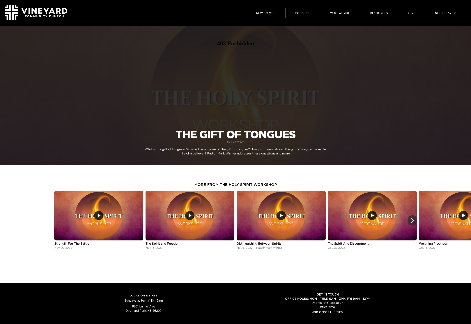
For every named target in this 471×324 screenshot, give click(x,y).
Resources (379, 13)
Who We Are (340, 13)
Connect (303, 13)
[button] (412, 220)
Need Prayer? (446, 13)
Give (412, 13)
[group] (98, 220)
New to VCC (266, 13)
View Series (235, 259)
